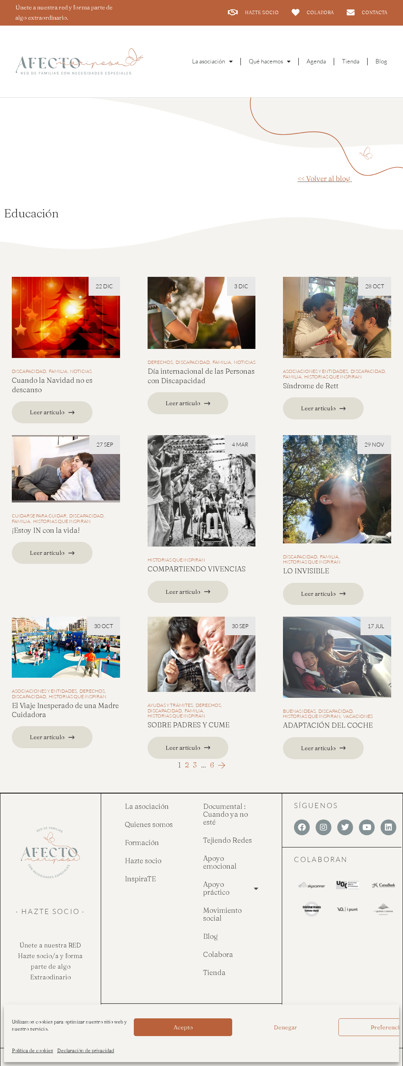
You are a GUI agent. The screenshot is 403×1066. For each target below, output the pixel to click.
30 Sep (240, 626)
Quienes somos (149, 824)
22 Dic (104, 286)
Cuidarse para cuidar (39, 516)
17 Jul (376, 626)
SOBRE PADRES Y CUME (188, 724)
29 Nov (374, 444)
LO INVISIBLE (306, 570)
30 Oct (103, 626)
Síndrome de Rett (310, 385)
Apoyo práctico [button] (216, 888)
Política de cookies (32, 1050)
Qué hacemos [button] (266, 61)
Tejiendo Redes (227, 840)
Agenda (316, 61)
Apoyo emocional (220, 862)
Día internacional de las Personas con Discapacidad (201, 376)
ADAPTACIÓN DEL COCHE (328, 725)
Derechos (160, 362)
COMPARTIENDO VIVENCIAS (197, 568)
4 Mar (240, 444)
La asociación (147, 806)
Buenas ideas (299, 711)
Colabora (218, 954)
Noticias (81, 371)
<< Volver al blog (325, 178)
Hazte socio (143, 860)
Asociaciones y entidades (315, 371)
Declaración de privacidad (85, 1050)
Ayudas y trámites (170, 705)
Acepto (183, 1027)
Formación (142, 842)
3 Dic (241, 286)
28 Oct (374, 286)
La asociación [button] (208, 61)
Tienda (350, 61)
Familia (58, 371)
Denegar (285, 1027)
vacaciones (358, 716)
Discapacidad (29, 371)
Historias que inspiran (333, 377)
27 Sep (104, 444)
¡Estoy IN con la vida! (46, 530)
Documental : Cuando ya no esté (225, 814)
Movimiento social (222, 914)
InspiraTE (140, 878)
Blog (381, 61)
